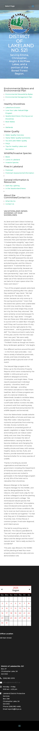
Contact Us (9, 204)
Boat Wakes (10, 122)
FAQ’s (7, 144)
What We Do (10, 201)
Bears (7, 157)
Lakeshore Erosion (12, 108)
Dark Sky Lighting (12, 186)
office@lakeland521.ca (12, 682)
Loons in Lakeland (12, 160)
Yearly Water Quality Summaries (17, 138)
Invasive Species (12, 162)
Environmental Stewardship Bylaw (19, 94)
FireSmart (9, 170)
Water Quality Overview (14, 135)
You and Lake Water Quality (16, 141)
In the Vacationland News (15, 188)
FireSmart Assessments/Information (19, 173)
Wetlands (9, 127)
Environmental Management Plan (18, 97)
